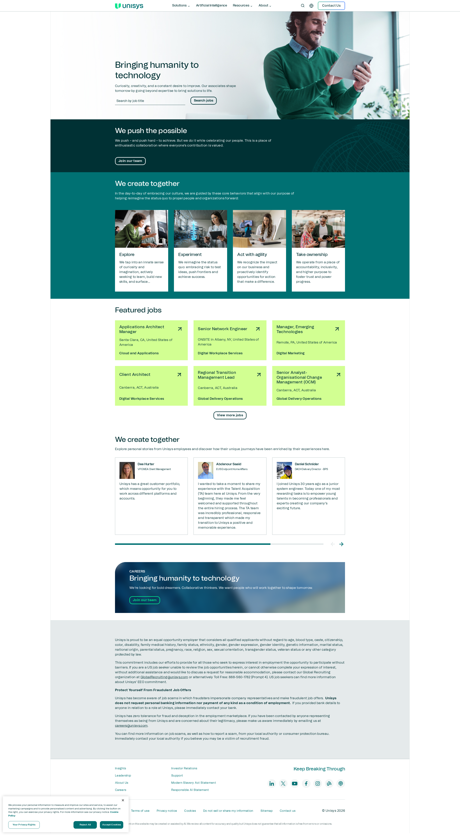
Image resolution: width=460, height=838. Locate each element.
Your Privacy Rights (24, 825)
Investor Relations (184, 768)
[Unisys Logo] (129, 5)
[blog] (329, 783)
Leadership (123, 775)
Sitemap (267, 810)
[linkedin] (271, 783)
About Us (121, 782)
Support (177, 775)
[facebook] (306, 783)
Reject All (85, 825)
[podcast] (340, 783)
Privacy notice (167, 810)
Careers (120, 790)
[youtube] (294, 783)
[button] (332, 544)
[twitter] (283, 783)
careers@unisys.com (131, 725)
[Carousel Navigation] (337, 544)
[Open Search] (303, 6)
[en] (311, 6)
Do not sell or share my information (228, 810)
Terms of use (140, 810)
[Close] (123, 800)
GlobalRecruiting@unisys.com (164, 677)
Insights (120, 768)
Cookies (190, 810)
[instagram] (317, 783)
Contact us (287, 810)
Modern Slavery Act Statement (193, 782)
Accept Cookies (111, 825)
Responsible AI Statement (190, 790)
